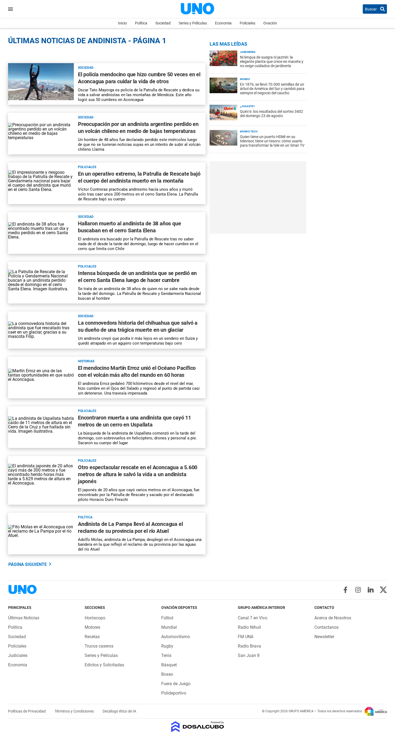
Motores (92, 627)
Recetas (92, 636)
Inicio (122, 23)
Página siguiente (27, 564)
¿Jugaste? (247, 106)
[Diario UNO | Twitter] (383, 590)
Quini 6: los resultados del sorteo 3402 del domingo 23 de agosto (271, 113)
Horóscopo (95, 617)
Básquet (169, 664)
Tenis (166, 655)
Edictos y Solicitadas (104, 664)
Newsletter (324, 636)
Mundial (169, 627)
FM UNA (245, 636)
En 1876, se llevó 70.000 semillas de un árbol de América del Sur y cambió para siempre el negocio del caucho (272, 88)
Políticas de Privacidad (27, 711)
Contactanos (326, 627)
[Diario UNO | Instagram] (358, 590)
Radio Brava (249, 646)
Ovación (270, 23)
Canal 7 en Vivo (252, 617)
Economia (223, 23)
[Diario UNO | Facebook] (345, 590)
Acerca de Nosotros (332, 617)
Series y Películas (193, 23)
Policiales (247, 23)
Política (141, 23)
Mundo (245, 79)
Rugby (167, 646)
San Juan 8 (249, 655)
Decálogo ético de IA (119, 711)
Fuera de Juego (176, 683)
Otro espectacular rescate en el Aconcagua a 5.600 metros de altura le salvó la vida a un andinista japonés (137, 474)
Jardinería (248, 51)
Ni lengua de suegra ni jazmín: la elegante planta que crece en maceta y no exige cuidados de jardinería (271, 61)
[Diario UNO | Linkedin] (370, 590)
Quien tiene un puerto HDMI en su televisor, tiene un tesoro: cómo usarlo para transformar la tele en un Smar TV (272, 141)
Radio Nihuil (249, 627)
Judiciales (17, 655)
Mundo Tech (248, 131)
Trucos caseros (99, 646)
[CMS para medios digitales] (197, 727)
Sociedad (163, 23)
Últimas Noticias (23, 617)
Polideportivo (173, 693)
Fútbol (167, 617)
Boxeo (167, 674)
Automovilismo (175, 636)
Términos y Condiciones (75, 711)
